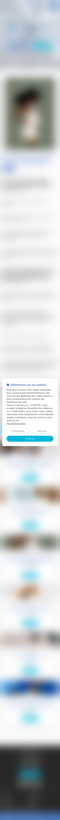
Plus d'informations (16, 423)
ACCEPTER (30, 438)
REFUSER (42, 431)
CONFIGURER (18, 431)
